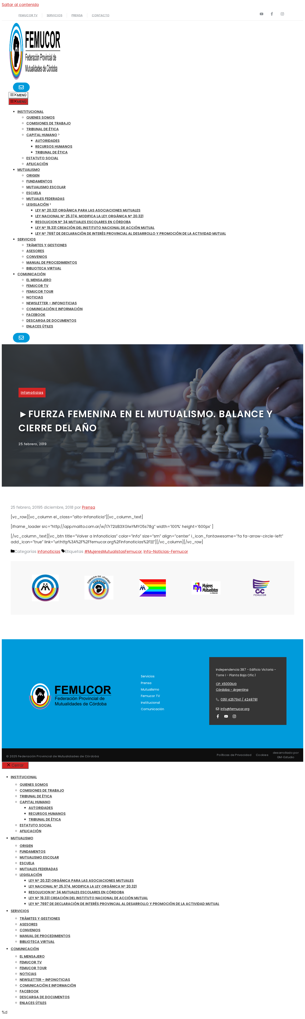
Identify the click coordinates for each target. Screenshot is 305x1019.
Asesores (35, 251)
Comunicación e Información (54, 309)
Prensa (146, 683)
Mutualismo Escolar (46, 187)
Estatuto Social (42, 158)
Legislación (37, 204)
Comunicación (31, 274)
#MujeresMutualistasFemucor (113, 551)
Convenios (36, 256)
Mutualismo (28, 169)
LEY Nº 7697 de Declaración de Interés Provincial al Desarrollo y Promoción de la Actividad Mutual (130, 233)
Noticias (34, 297)
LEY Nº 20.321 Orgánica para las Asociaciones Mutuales (87, 210)
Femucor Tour (39, 291)
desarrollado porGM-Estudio (286, 755)
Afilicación (37, 164)
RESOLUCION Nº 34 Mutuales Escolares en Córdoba (83, 222)
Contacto (100, 15)
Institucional (30, 111)
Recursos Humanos (53, 146)
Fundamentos (39, 181)
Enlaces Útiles (39, 326)
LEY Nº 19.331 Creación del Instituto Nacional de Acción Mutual (95, 227)
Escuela (33, 193)
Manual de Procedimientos (51, 262)
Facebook (35, 314)
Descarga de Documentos (51, 320)
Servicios (54, 15)
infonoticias (32, 392)
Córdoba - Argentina (232, 689)
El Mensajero (38, 280)
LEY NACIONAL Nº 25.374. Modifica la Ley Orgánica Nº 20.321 (89, 216)
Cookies (262, 755)
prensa (77, 15)
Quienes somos (40, 117)
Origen (33, 175)
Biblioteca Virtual (43, 268)
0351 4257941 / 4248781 (239, 699)
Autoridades (47, 140)
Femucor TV (37, 285)
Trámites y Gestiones (46, 245)
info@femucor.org (235, 709)
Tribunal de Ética (42, 129)
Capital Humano (41, 135)
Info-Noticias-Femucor (166, 551)
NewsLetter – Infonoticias (51, 303)
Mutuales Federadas (45, 198)
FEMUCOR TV (28, 15)
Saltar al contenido (20, 4)
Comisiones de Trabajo (48, 123)
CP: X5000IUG (226, 684)
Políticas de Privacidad (234, 755)
